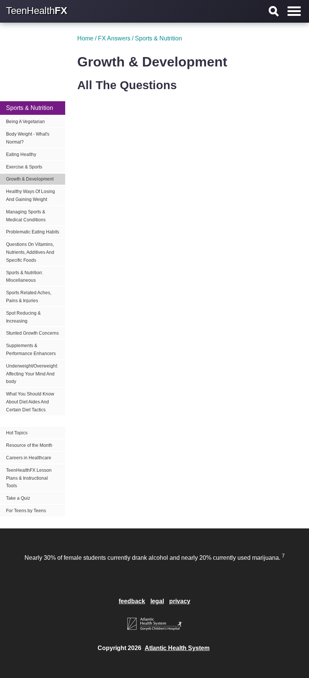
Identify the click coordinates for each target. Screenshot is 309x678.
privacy (179, 601)
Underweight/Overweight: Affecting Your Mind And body (32, 374)
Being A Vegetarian (25, 121)
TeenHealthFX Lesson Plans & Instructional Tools (29, 478)
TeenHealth (36, 10)
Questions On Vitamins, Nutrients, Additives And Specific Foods (30, 252)
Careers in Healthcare (28, 457)
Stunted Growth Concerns (32, 333)
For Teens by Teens (26, 510)
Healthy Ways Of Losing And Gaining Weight (30, 195)
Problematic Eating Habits (32, 232)
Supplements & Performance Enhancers (31, 349)
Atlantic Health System (177, 648)
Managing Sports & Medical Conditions (26, 215)
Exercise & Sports (24, 167)
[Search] (274, 11)
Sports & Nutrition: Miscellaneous (24, 276)
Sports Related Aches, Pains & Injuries (28, 296)
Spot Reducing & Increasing (23, 317)
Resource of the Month (29, 445)
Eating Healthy (21, 154)
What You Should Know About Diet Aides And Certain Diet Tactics (30, 401)
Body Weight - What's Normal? (27, 138)
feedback (132, 601)
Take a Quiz (18, 498)
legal (157, 601)
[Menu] (294, 11)
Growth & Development (30, 179)
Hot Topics (17, 433)
